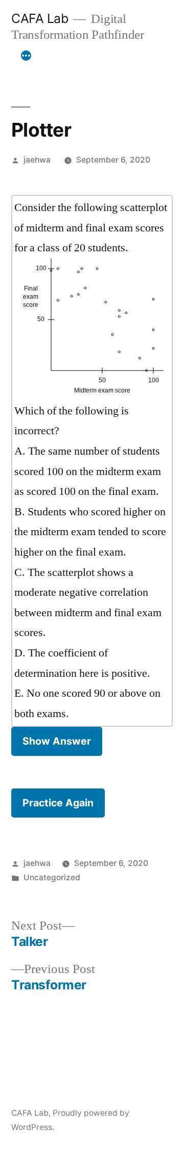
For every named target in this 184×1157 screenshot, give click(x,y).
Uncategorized (52, 877)
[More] (26, 55)
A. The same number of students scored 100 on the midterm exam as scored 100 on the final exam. (87, 471)
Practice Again (58, 803)
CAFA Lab (39, 18)
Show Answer (56, 741)
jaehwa (37, 160)
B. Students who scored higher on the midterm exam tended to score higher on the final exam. (90, 532)
